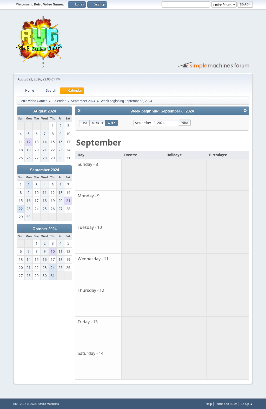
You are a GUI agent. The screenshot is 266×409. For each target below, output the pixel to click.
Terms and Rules (226, 404)
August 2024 (44, 111)
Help (209, 404)
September (99, 142)
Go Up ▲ (247, 404)
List (84, 123)
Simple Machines (48, 403)
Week (111, 123)
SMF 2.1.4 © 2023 (24, 403)
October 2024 (44, 229)
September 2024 (44, 170)
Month (97, 123)
